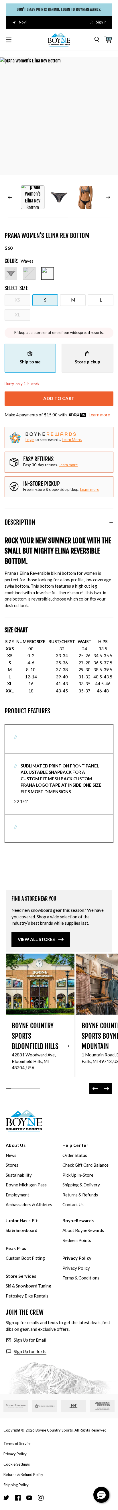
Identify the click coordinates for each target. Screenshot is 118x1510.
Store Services (21, 1276)
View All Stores (36, 939)
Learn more (99, 414)
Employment (17, 1194)
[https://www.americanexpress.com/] (102, 1406)
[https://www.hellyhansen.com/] (73, 1406)
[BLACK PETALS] (11, 273)
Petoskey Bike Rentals (27, 1295)
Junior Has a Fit (22, 1220)
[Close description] (111, 522)
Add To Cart (59, 398)
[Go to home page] (24, 1121)
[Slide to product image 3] (85, 197)
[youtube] (29, 1498)
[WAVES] (47, 273)
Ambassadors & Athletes (29, 1204)
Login (29, 439)
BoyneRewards (78, 1220)
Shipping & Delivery (81, 1184)
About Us (15, 1145)
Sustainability (19, 1175)
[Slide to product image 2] (59, 197)
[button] (101, 1495)
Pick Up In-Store (77, 1175)
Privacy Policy (76, 1258)
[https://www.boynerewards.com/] (44, 1406)
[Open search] (97, 39)
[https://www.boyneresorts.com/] (15, 1406)
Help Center (75, 1145)
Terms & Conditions (80, 1277)
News (11, 1155)
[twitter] (6, 1498)
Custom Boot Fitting (25, 1258)
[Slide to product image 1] (32, 197)
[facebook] (18, 1498)
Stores (12, 1165)
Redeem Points (76, 1240)
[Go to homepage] (59, 39)
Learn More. (72, 439)
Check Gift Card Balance (85, 1165)
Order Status (74, 1155)
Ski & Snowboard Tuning (28, 1285)
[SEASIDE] (29, 273)
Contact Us (73, 1204)
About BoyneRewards (83, 1230)
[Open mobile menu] (8, 39)
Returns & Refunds (80, 1194)
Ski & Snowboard (21, 1230)
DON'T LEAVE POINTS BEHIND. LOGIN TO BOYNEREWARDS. (59, 9)
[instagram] (41, 1498)
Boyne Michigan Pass (26, 1184)
